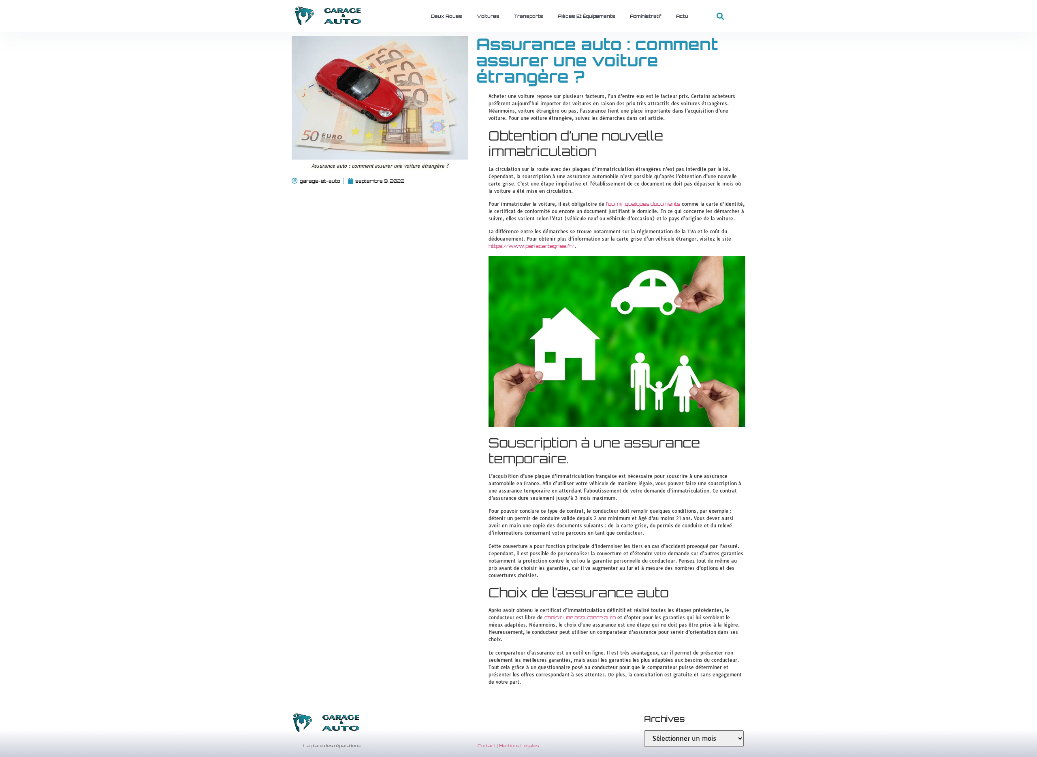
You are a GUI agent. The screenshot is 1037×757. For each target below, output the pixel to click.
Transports (528, 16)
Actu (682, 16)
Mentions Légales (519, 745)
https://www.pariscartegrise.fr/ (531, 246)
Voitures (488, 16)
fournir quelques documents (643, 204)
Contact (486, 745)
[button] (720, 16)
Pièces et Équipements (586, 16)
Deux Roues (446, 16)
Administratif (645, 16)
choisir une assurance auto (580, 617)
